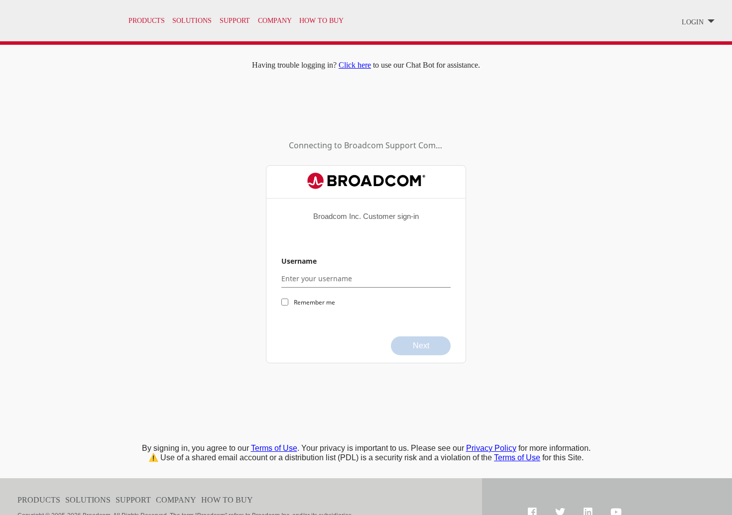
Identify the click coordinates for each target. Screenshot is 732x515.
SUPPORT (235, 20)
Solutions (192, 20)
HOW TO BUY (321, 20)
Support (133, 500)
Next (421, 345)
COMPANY (275, 20)
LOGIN (694, 22)
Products (146, 20)
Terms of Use (274, 448)
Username (299, 261)
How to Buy (227, 500)
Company (176, 500)
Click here (355, 65)
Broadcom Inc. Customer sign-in (366, 216)
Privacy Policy (491, 448)
